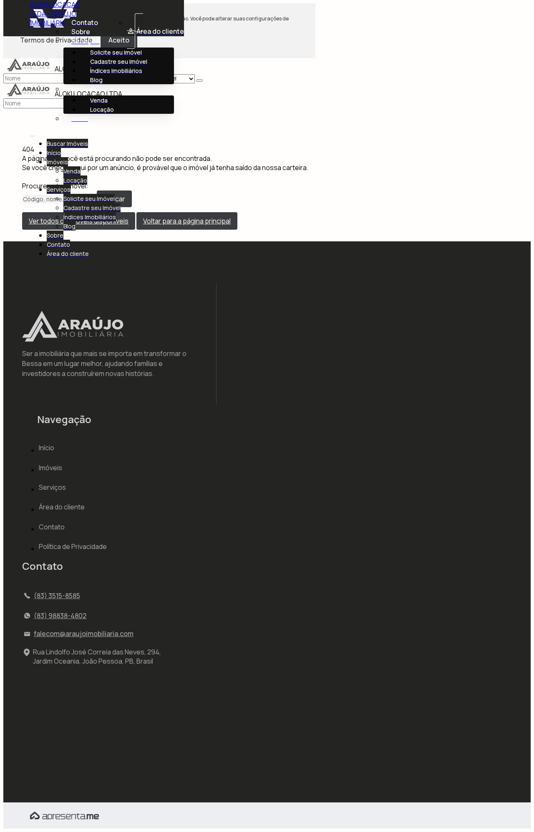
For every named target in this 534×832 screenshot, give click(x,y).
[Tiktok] (29, 740)
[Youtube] (29, 754)
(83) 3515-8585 (57, 595)
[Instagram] (29, 726)
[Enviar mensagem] (199, 80)
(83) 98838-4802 (60, 615)
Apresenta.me (52, 814)
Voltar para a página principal (187, 221)
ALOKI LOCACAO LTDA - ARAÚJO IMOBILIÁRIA (55, 14)
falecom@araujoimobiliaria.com (84, 633)
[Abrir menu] (32, 134)
